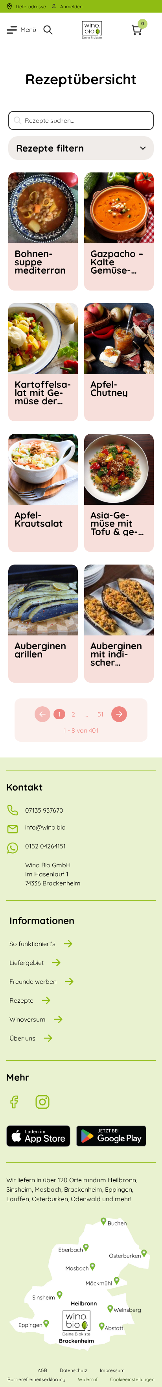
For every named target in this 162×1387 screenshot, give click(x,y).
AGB (42, 1370)
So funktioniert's (32, 944)
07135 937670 (44, 810)
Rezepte (21, 1000)
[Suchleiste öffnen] (47, 29)
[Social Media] (20, 1102)
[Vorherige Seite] (42, 714)
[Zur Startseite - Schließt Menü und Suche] (92, 29)
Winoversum (27, 1019)
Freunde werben (33, 981)
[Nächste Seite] (119, 714)
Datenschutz (73, 1370)
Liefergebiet (26, 963)
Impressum (112, 1370)
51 (100, 714)
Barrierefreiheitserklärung (36, 1379)
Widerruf (88, 1379)
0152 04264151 (45, 846)
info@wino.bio (45, 827)
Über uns (22, 1038)
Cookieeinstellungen (132, 1379)
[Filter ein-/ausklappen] (143, 148)
